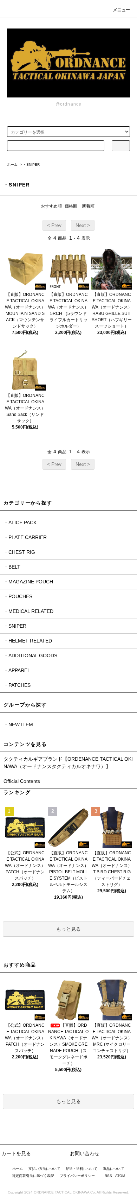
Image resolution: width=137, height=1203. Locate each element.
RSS (108, 1176)
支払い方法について (44, 1169)
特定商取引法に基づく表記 (33, 1176)
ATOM (120, 1176)
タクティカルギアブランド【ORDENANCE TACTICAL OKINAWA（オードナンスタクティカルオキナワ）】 (68, 762)
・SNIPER (31, 164)
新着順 (88, 206)
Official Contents (22, 781)
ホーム (12, 164)
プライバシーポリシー (77, 1176)
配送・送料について (81, 1169)
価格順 (71, 206)
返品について (113, 1169)
